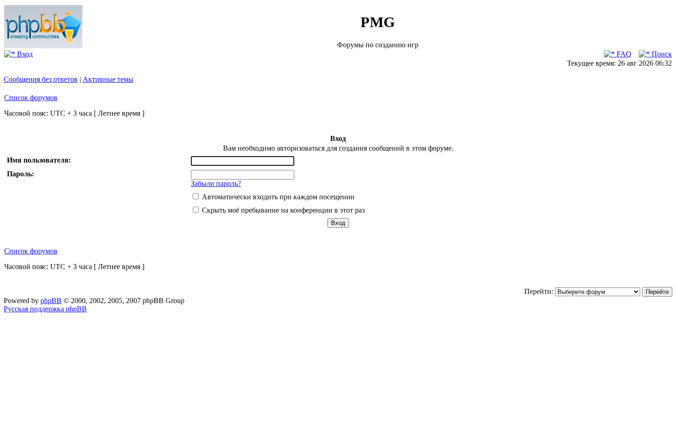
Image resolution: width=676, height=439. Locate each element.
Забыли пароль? (216, 183)
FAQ (623, 54)
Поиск (661, 54)
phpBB (51, 300)
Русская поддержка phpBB (45, 309)
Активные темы (108, 79)
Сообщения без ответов (41, 79)
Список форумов (30, 97)
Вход (24, 54)
